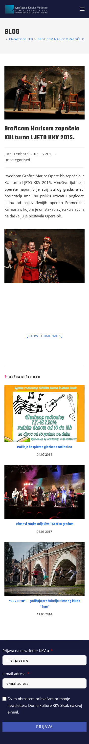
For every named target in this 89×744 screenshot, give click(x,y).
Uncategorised (17, 159)
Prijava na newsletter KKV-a (25, 650)
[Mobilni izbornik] (82, 9)
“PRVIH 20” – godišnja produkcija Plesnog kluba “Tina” (44, 604)
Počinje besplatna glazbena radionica (44, 447)
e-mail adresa (13, 673)
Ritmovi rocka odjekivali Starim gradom (44, 524)
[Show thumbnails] (45, 336)
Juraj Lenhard (16, 153)
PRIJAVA (44, 726)
